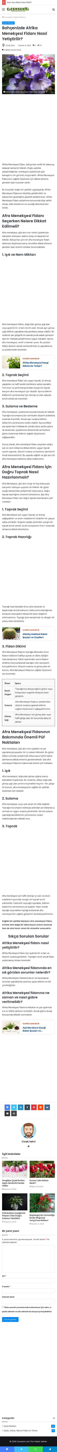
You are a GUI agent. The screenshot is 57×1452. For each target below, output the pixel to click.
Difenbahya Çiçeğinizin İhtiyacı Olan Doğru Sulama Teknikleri (13, 1216)
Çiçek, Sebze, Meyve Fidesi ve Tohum (21, 1430)
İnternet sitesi (8, 1297)
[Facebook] (7, 1107)
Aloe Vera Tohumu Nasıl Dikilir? (20, 2)
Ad (4, 1276)
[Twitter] (14, 1107)
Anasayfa (8, 17)
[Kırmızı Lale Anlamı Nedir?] (42, 1169)
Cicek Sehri (10, 45)
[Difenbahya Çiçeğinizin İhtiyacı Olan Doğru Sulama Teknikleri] (14, 1201)
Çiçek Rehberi (20, 17)
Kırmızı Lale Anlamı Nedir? (39, 1181)
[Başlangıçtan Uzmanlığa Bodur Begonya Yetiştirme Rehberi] (42, 1202)
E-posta (6, 1286)
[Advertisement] (28, 129)
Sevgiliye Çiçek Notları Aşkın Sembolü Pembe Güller (13, 1183)
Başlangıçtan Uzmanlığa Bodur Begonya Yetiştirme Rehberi (42, 1218)
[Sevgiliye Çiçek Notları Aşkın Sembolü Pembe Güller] (14, 1169)
